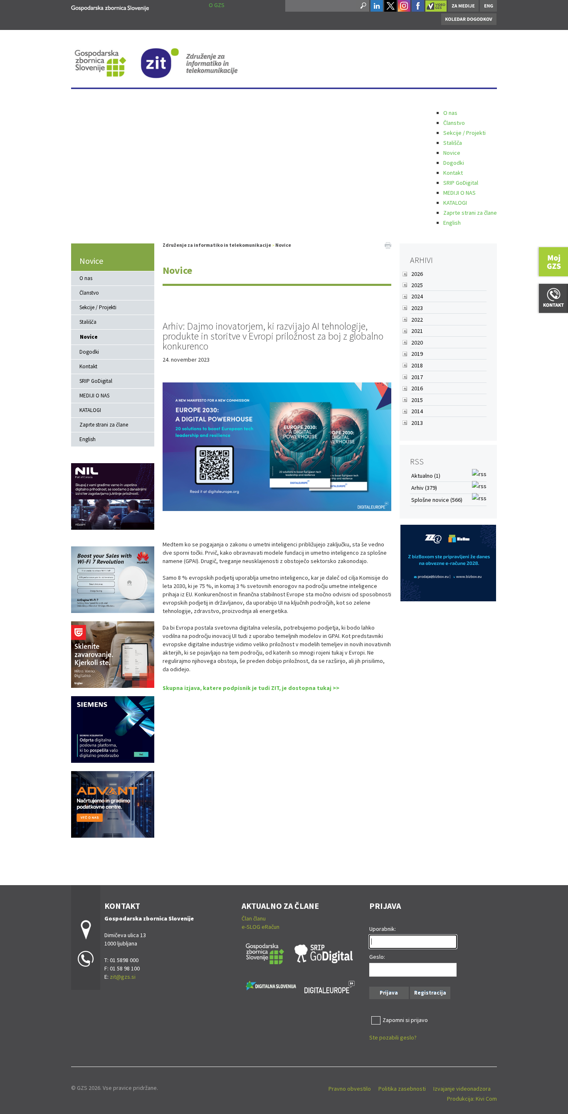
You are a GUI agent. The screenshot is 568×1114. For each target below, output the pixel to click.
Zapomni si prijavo (405, 1020)
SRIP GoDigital (460, 182)
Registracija (430, 992)
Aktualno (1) (425, 475)
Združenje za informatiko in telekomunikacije (217, 245)
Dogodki (453, 162)
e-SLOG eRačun (260, 926)
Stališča (452, 142)
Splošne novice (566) (436, 500)
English (452, 222)
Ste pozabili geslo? (393, 1037)
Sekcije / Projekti (464, 132)
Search (362, 6)
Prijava (389, 992)
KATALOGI (455, 202)
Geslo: (377, 956)
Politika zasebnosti (402, 1088)
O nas (450, 113)
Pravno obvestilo (349, 1088)
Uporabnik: (382, 929)
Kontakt (453, 172)
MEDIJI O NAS (459, 192)
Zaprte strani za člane (470, 212)
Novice (451, 152)
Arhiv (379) (424, 487)
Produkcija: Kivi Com (472, 1098)
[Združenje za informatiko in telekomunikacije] (110, 7)
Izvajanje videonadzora (462, 1088)
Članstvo (454, 123)
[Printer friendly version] (388, 245)
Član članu (254, 918)
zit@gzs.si (123, 976)
